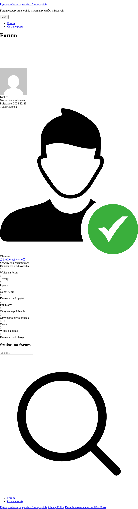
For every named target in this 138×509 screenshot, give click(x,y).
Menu (4, 17)
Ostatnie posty (15, 26)
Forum (11, 23)
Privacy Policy (56, 507)
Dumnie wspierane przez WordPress (85, 507)
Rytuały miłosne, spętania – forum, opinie (23, 4)
